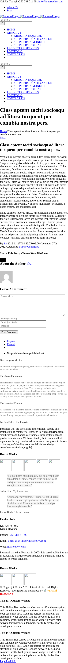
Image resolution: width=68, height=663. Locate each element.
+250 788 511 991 (18, 534)
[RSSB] (30, 469)
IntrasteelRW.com (16, 546)
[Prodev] (6, 469)
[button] (11, 360)
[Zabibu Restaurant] (18, 469)
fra (5, 243)
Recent (11, 344)
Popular (11, 341)
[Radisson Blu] (43, 469)
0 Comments (32, 246)
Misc (22, 246)
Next (2, 137)
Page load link (8, 661)
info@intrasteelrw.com (50, 1)
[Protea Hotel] (54, 469)
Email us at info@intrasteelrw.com (27, 540)
